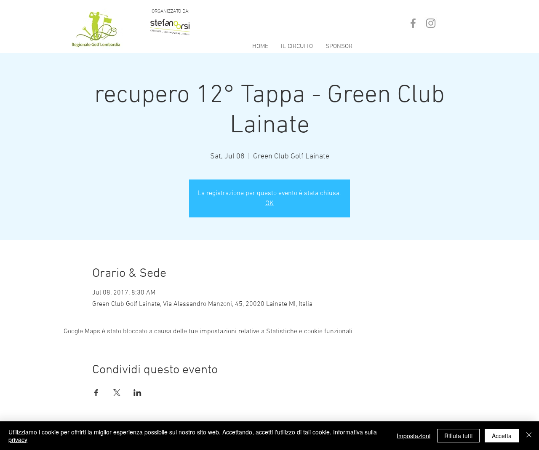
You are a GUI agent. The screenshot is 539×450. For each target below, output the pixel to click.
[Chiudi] (529, 435)
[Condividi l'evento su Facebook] (96, 392)
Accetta (502, 435)
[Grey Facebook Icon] (413, 23)
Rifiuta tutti (458, 435)
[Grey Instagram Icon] (430, 23)
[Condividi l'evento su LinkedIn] (137, 392)
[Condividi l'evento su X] (117, 392)
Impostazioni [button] (413, 435)
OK (269, 203)
